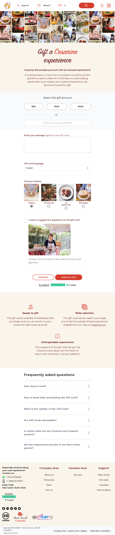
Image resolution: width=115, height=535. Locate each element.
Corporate (104, 485)
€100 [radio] (56, 106)
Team (49, 485)
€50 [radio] (34, 106)
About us (49, 475)
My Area (78, 475)
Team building (104, 490)
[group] (57, 106)
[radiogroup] (57, 196)
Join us (49, 490)
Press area (49, 480)
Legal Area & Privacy (10, 533)
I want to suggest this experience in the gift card (54, 220)
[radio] (31, 206)
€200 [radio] (80, 106)
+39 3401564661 (13, 477)
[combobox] (27, 5)
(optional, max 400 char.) (46, 135)
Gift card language (33, 163)
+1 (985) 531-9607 (14, 481)
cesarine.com (98, 325)
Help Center (104, 475)
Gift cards (103, 480)
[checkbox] (25, 220)
